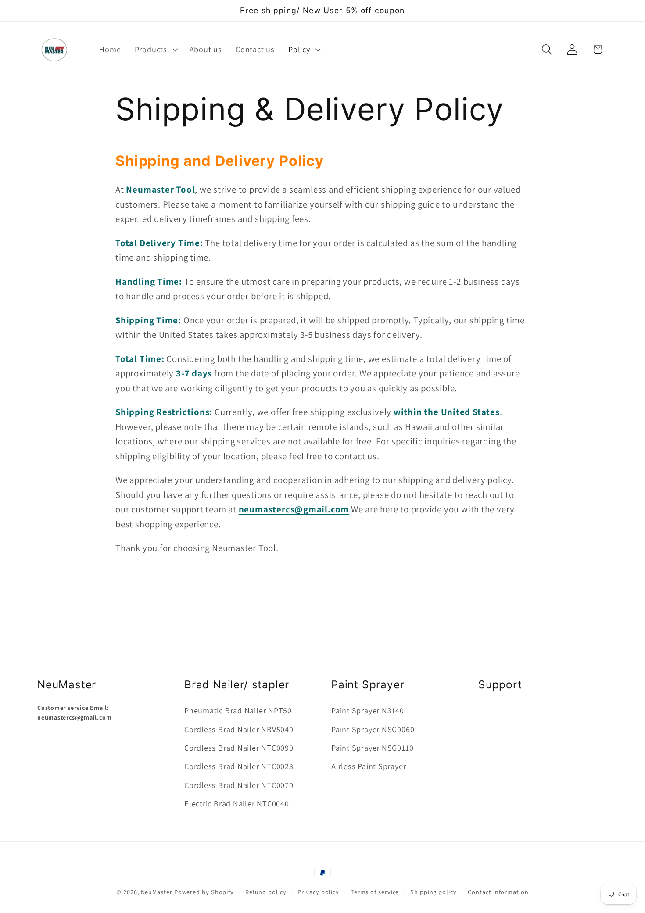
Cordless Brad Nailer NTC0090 (239, 747)
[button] (155, 49)
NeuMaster (156, 892)
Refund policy (266, 892)
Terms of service (375, 892)
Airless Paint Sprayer (368, 766)
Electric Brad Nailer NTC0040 (236, 803)
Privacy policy (318, 892)
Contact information (498, 892)
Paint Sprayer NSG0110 (372, 747)
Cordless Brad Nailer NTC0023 (239, 766)
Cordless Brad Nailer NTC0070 (239, 785)
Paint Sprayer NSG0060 (372, 729)
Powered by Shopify (204, 892)
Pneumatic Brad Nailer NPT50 (238, 710)
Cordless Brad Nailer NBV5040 (239, 729)
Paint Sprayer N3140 (367, 710)
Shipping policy (433, 892)
